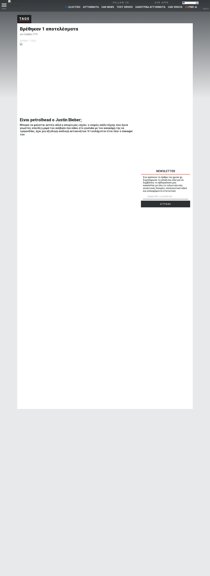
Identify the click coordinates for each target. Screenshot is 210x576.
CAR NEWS (107, 7)
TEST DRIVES (125, 7)
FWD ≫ (191, 7)
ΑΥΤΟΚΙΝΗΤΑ (91, 7)
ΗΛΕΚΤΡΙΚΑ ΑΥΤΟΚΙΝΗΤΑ (150, 7)
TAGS (33, 40)
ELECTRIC (72, 7)
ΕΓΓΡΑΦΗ (165, 204)
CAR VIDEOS (175, 7)
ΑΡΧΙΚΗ (24, 40)
